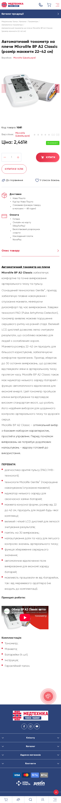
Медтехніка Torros (10, 21)
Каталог (23, 21)
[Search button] (30, 799)
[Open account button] (43, 799)
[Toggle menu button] (57, 4)
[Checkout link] (49, 4)
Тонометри (33, 21)
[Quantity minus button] (5, 157)
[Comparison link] (18, 799)
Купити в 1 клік (14, 169)
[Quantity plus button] (18, 157)
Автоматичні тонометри (12, 25)
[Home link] (12, 4)
